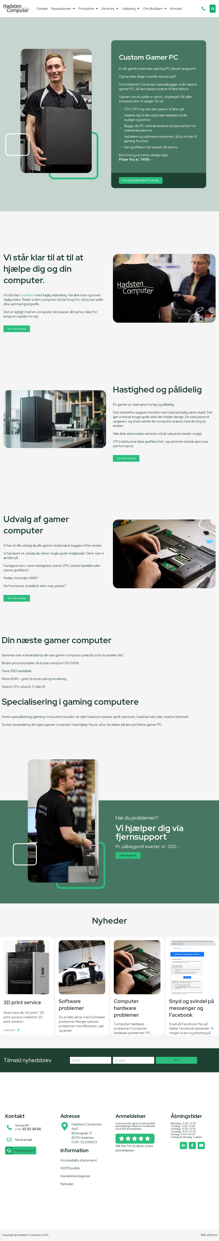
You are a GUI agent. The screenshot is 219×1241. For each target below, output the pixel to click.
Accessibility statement (78, 1160)
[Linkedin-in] (183, 1145)
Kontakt (176, 8)
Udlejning (129, 8)
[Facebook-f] (192, 1145)
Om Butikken (153, 8)
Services (107, 8)
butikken (27, 295)
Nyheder (67, 1184)
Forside (42, 8)
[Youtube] (201, 1145)
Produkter (86, 8)
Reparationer (61, 8)
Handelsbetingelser (75, 1176)
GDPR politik (70, 1168)
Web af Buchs (209, 1235)
